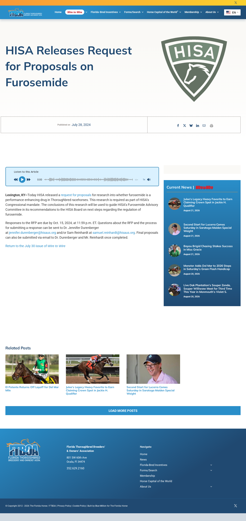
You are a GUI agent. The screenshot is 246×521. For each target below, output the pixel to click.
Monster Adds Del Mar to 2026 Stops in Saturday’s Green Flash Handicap (207, 267)
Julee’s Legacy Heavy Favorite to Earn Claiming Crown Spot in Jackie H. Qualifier (208, 202)
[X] (184, 125)
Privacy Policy (64, 506)
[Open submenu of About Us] (210, 487)
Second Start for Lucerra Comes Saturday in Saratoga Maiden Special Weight (208, 228)
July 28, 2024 (81, 125)
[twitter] (235, 2)
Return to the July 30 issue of (35, 246)
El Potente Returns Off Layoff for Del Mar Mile (32, 388)
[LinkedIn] (197, 125)
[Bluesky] (191, 125)
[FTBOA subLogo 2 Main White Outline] (25, 8)
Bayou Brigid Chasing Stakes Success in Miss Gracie (208, 247)
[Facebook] (178, 125)
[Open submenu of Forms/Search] (210, 471)
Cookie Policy (79, 506)
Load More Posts (123, 411)
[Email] (204, 125)
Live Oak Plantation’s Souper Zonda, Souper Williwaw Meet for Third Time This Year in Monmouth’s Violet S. (208, 288)
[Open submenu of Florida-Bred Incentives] (210, 465)
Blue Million (100, 506)
